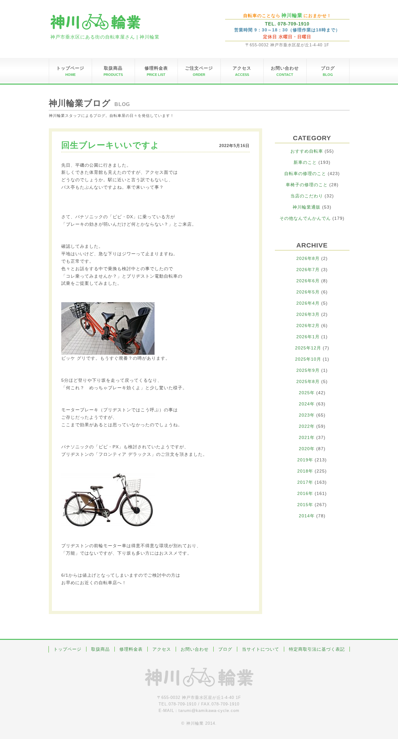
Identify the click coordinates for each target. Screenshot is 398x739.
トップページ (67, 649)
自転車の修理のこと (305, 173)
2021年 (307, 437)
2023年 (307, 415)
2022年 (307, 426)
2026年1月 (308, 336)
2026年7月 (308, 269)
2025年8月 (308, 381)
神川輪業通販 (307, 207)
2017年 (305, 482)
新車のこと (305, 162)
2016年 (305, 493)
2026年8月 (308, 258)
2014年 (307, 515)
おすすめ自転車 (306, 151)
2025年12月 (308, 347)
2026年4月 (308, 303)
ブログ (225, 649)
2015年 (305, 504)
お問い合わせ (195, 649)
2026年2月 (308, 325)
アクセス (161, 649)
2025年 (307, 392)
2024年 (307, 403)
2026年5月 (308, 291)
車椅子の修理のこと (307, 184)
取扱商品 (100, 649)
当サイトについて (260, 649)
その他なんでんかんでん (305, 218)
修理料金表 (131, 649)
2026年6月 (308, 280)
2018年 (305, 471)
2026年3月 (308, 314)
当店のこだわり (306, 195)
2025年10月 (308, 359)
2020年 (307, 448)
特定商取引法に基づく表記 (317, 649)
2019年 (305, 459)
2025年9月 (308, 370)
